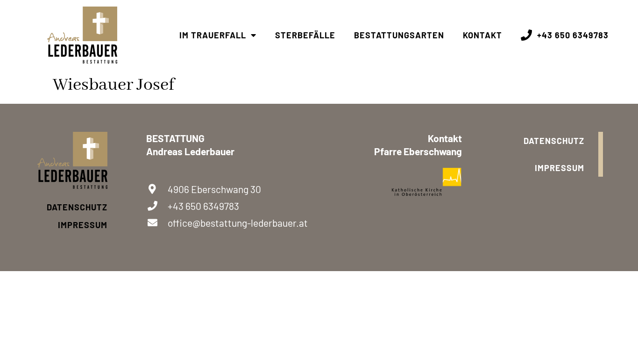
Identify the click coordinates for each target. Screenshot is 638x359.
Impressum (82, 225)
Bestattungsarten (399, 35)
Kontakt (482, 35)
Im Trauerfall (212, 35)
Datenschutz (77, 207)
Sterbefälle (305, 35)
